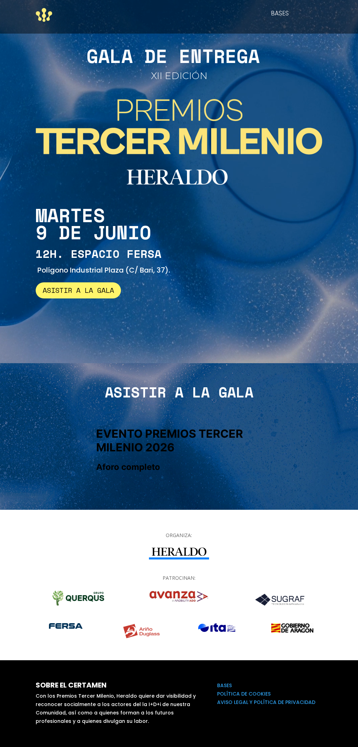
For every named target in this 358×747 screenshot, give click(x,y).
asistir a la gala (78, 290)
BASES (280, 14)
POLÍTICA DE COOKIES (244, 693)
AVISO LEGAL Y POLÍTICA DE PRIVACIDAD (266, 702)
